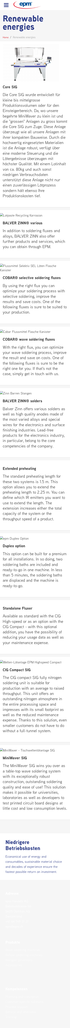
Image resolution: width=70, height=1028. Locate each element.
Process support (16, 1006)
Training (10, 1017)
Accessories (13, 965)
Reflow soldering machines (23, 955)
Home (6, 37)
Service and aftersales (20, 1011)
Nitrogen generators (18, 960)
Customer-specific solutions (24, 1001)
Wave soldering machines (22, 950)
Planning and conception (22, 996)
